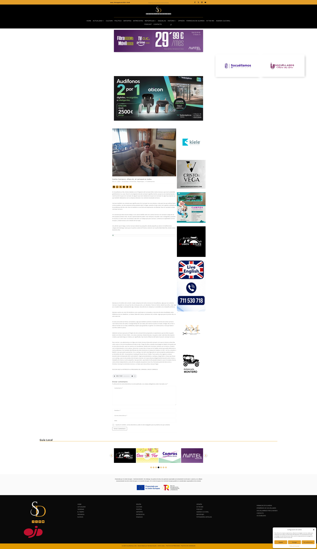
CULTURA (109, 21)
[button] (314, 530)
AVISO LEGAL (161, 546)
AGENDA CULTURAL (223, 21)
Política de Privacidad (294, 546)
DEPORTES (127, 21)
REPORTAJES (150, 21)
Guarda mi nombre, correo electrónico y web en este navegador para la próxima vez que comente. (143, 425)
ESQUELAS (162, 21)
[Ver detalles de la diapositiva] (125, 455)
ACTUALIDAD (97, 21)
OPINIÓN (181, 21)
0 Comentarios (150, 181)
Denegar (294, 542)
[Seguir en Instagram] (202, 2)
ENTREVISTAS (138, 21)
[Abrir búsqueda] (168, 24)
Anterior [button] (111, 455)
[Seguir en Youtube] (205, 2)
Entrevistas (132, 181)
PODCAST (148, 24)
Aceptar (281, 542)
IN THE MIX (210, 21)
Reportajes (140, 181)
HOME (89, 21)
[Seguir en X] (198, 2)
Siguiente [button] (205, 455)
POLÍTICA (118, 21)
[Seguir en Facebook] (195, 2)
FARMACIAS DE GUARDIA (195, 21)
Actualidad (125, 181)
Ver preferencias (308, 542)
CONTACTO (158, 24)
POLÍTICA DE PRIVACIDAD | (173, 546)
